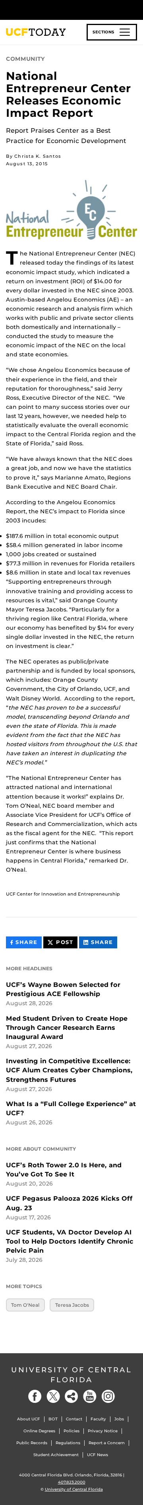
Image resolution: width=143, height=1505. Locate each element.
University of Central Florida (71, 1375)
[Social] (71, 1396)
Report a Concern (107, 1442)
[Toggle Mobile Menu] (135, 9)
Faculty (98, 1419)
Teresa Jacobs (72, 1305)
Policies (71, 1430)
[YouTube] (90, 1396)
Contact (74, 1419)
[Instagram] (108, 1396)
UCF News (97, 1454)
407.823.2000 (71, 1482)
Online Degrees (39, 1430)
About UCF (28, 1419)
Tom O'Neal (25, 1305)
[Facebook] (35, 1396)
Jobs (119, 1419)
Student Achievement (56, 1454)
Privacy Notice (103, 1430)
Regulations (68, 1442)
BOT (53, 1419)
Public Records (31, 1442)
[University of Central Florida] (60, 10)
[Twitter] (53, 1396)
